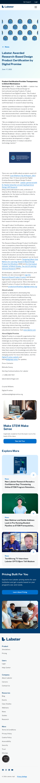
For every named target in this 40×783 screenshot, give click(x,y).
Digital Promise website (10, 357)
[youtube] (12, 770)
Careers (5, 682)
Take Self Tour (20, 441)
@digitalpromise (12, 359)
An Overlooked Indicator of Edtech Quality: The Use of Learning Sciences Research (19, 266)
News (4, 712)
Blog (3, 696)
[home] (20, 639)
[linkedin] (9, 770)
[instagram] (6, 770)
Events (4, 700)
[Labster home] (8, 7)
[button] (35, 7)
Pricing (4, 653)
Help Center (6, 668)
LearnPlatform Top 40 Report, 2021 (22, 176)
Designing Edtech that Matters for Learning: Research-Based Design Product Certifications (20, 261)
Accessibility (6, 741)
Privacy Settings (22, 776)
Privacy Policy (7, 734)
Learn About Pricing (20, 592)
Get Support (27, 2)
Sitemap (5, 753)
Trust (4, 749)
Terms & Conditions (9, 730)
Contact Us (6, 686)
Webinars (5, 708)
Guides (4, 715)
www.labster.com (29, 330)
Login (36, 2)
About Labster (7, 678)
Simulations (6, 649)
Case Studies (6, 704)
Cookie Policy (7, 737)
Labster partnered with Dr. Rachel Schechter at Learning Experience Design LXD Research (19, 185)
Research (5, 719)
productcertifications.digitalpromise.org (22, 286)
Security (5, 745)
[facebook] (3, 770)
